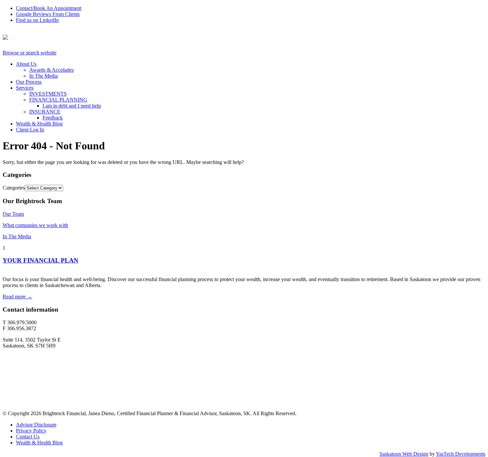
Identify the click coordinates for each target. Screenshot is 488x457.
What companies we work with (35, 225)
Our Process (28, 82)
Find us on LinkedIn (37, 20)
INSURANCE (44, 111)
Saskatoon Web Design (403, 454)
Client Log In (30, 129)
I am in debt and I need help (71, 106)
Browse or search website (29, 52)
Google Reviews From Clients (48, 14)
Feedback (52, 117)
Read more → (17, 296)
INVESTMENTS (48, 94)
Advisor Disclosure (36, 424)
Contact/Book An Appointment (48, 8)
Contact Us (28, 436)
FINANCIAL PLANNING (58, 100)
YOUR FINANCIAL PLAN (40, 260)
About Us (26, 64)
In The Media (43, 76)
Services (25, 88)
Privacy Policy (31, 430)
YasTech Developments (460, 454)
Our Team (13, 214)
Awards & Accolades (51, 70)
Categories (14, 187)
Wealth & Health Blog (39, 123)
